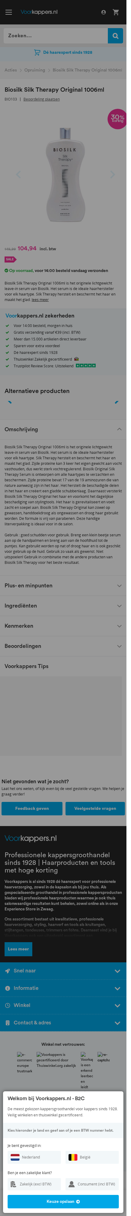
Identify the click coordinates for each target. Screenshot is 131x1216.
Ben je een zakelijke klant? (30, 1172)
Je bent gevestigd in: (24, 1145)
